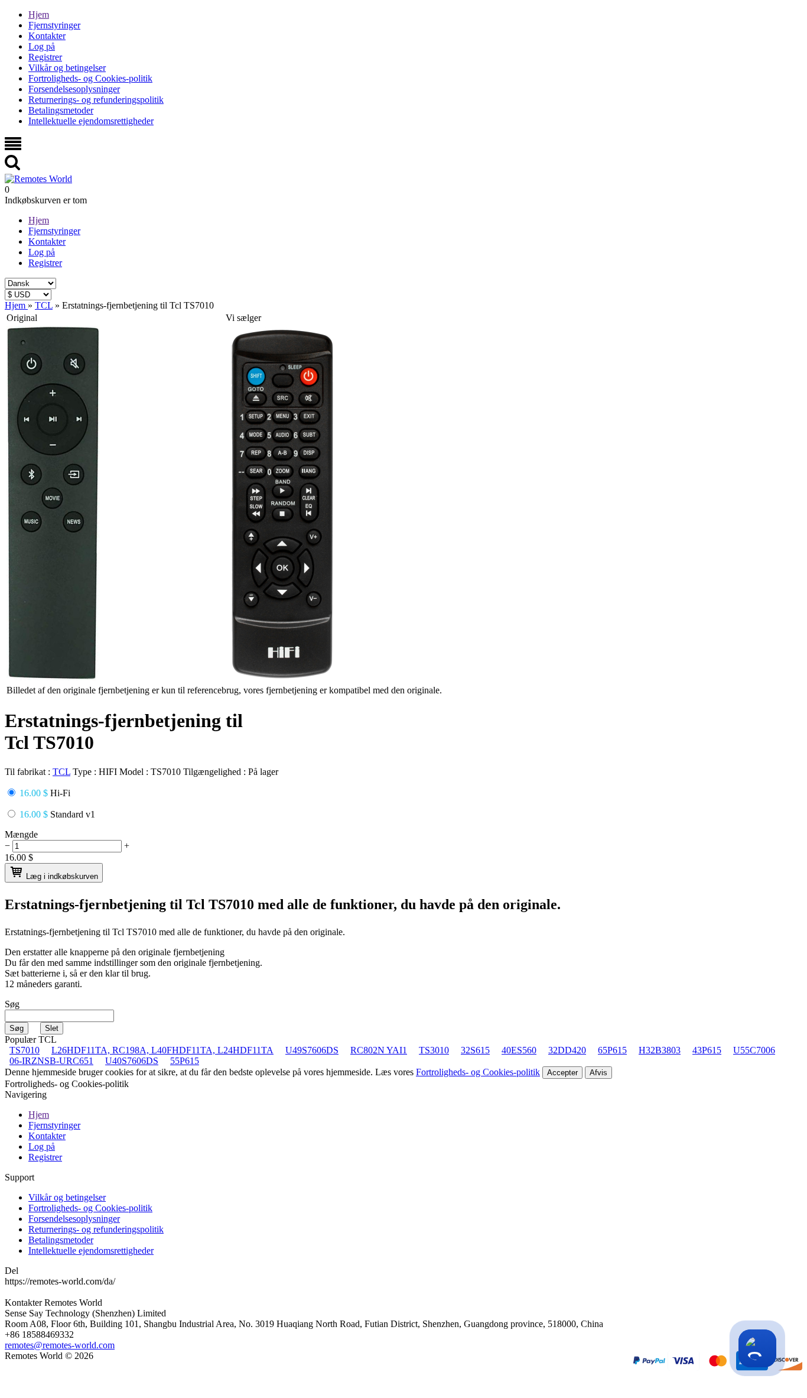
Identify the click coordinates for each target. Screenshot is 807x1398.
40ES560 (519, 1050)
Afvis (598, 1072)
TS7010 (24, 1050)
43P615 (706, 1050)
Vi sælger (243, 318)
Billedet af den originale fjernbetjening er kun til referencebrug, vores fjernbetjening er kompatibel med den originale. (224, 690)
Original (21, 318)
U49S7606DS (312, 1050)
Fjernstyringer (54, 25)
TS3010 (434, 1050)
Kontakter (47, 36)
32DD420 (567, 1050)
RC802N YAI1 (378, 1050)
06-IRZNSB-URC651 (51, 1061)
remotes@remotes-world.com (60, 1345)
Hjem (38, 14)
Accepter (562, 1072)
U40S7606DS (131, 1061)
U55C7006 (754, 1050)
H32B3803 (660, 1050)
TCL (61, 772)
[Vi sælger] (282, 677)
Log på (41, 46)
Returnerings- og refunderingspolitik (96, 100)
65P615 (612, 1050)
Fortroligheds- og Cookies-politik (90, 78)
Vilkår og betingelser (67, 68)
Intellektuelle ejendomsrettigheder (91, 121)
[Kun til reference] (53, 677)
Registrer (45, 57)
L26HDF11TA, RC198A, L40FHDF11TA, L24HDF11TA (162, 1050)
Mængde (21, 834)
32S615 (475, 1050)
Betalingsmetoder (60, 110)
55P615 (184, 1061)
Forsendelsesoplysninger (74, 89)
